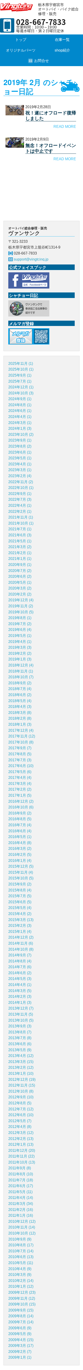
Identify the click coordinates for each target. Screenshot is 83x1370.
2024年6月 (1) (19, 411)
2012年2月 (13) (20, 1139)
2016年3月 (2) (19, 849)
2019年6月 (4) (19, 630)
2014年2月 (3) (19, 996)
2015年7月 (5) (19, 896)
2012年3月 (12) (20, 1133)
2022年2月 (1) (19, 511)
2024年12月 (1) (20, 387)
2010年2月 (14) (20, 1281)
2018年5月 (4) (19, 701)
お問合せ (41, 61)
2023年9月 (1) (19, 440)
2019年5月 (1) (19, 636)
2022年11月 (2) (20, 482)
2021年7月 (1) (19, 529)
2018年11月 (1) (20, 671)
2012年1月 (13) (20, 1144)
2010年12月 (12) (22, 1221)
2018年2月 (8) (19, 718)
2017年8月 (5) (19, 754)
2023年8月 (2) (19, 446)
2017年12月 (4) (20, 730)
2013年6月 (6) (19, 1044)
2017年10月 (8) (20, 742)
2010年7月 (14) (20, 1251)
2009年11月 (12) (21, 1298)
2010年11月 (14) (21, 1227)
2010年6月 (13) (20, 1257)
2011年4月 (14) (20, 1198)
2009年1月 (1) (19, 1357)
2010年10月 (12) (22, 1233)
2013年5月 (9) (19, 1050)
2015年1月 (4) (19, 932)
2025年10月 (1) (20, 369)
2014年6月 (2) (19, 973)
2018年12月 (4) (20, 665)
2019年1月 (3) (19, 659)
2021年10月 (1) (20, 523)
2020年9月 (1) (19, 565)
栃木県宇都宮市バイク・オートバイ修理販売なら (17, 7)
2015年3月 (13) (20, 920)
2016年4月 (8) (19, 843)
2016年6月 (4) (19, 831)
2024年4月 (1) (19, 417)
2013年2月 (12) (20, 1067)
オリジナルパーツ (21, 50)
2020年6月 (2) (19, 576)
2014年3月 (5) (19, 991)
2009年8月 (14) (20, 1316)
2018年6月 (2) (19, 695)
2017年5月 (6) (19, 772)
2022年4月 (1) (19, 505)
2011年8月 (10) (20, 1174)
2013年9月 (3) (19, 1026)
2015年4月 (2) (19, 914)
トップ (20, 40)
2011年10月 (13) (21, 1162)
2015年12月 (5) (20, 866)
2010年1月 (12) (20, 1286)
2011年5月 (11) (20, 1192)
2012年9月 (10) (20, 1097)
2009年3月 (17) (20, 1346)
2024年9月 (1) (19, 399)
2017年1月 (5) (19, 795)
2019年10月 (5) (20, 612)
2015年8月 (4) (19, 890)
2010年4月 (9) (19, 1269)
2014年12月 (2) (20, 937)
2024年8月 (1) (19, 405)
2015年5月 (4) (19, 908)
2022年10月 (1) (20, 488)
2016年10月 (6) (20, 807)
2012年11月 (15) (21, 1085)
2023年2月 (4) (19, 476)
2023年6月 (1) (19, 452)
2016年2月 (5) (19, 855)
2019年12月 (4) (20, 600)
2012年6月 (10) (20, 1115)
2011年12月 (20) (21, 1150)
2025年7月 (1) (19, 381)
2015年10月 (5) (20, 878)
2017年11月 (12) (21, 736)
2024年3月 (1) (19, 423)
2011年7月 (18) (20, 1180)
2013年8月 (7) (19, 1032)
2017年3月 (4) (19, 784)
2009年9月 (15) (20, 1310)
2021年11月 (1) (20, 517)
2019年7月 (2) (19, 624)
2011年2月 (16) (20, 1210)
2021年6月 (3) (19, 535)
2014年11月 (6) (20, 943)
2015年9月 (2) (19, 884)
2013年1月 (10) (20, 1073)
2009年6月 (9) (19, 1328)
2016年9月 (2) (19, 813)
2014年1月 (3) (19, 1002)
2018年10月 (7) (20, 677)
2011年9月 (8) (19, 1168)
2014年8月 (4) (19, 961)
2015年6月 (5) (19, 902)
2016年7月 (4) (19, 825)
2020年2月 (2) (19, 594)
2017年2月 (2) (19, 789)
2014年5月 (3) (19, 979)
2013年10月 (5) (20, 1020)
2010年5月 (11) (20, 1263)
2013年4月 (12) (20, 1056)
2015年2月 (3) (19, 926)
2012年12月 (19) (22, 1079)
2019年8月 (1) (19, 618)
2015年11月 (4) (20, 872)
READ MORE (64, 127)
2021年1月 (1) (19, 559)
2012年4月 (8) (19, 1127)
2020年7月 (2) (19, 571)
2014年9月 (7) (19, 955)
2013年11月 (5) (20, 1014)
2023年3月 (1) (19, 470)
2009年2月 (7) (19, 1352)
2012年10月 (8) (20, 1091)
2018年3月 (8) (19, 713)
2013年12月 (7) (20, 1008)
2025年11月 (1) (20, 364)
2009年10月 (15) (22, 1304)
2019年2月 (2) (19, 653)
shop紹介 (62, 50)
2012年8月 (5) (19, 1103)
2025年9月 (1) (19, 375)
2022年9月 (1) (19, 494)
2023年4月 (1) (19, 464)
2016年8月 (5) (19, 819)
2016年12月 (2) (20, 801)
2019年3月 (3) (19, 647)
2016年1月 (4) (19, 861)
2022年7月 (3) (19, 499)
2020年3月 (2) (19, 588)
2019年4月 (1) (19, 642)
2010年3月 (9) (19, 1275)
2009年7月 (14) (20, 1322)
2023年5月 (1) (19, 458)
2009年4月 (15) (20, 1340)
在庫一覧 (62, 40)
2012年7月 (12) (20, 1109)
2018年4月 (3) (19, 707)
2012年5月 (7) (19, 1121)
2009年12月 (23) (22, 1292)
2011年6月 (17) (20, 1186)
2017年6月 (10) (20, 766)
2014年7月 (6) (19, 967)
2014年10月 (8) (20, 949)
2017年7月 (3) (19, 760)
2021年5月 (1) (19, 541)
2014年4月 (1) (19, 985)
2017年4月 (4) (19, 778)
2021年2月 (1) (19, 553)
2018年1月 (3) (19, 724)
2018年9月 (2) (19, 683)
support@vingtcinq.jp (31, 259)
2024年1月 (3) (19, 428)
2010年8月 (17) (20, 1245)
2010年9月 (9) (19, 1239)
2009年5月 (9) (19, 1334)
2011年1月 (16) (20, 1215)
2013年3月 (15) (20, 1062)
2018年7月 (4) (19, 689)
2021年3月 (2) (19, 547)
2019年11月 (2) (20, 606)
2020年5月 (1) (19, 582)
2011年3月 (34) (20, 1204)
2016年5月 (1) (19, 837)
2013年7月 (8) (19, 1038)
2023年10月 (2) (20, 434)
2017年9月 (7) (19, 748)
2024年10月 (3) (20, 393)
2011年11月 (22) (21, 1156)
